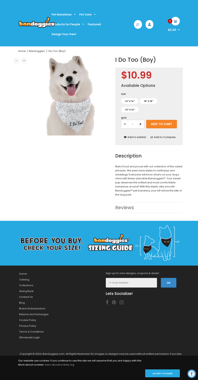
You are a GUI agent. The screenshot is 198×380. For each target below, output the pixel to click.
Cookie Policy (27, 320)
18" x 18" (148, 101)
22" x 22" (130, 109)
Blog (22, 303)
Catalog (24, 279)
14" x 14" (129, 101)
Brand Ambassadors (32, 308)
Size (123, 94)
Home (22, 51)
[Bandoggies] (37, 27)
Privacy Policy (27, 326)
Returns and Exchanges (34, 314)
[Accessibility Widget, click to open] (191, 373)
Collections (26, 285)
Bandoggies (37, 51)
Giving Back (26, 291)
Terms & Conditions (31, 331)
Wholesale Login (29, 337)
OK (169, 283)
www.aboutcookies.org (59, 364)
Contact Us (26, 297)
